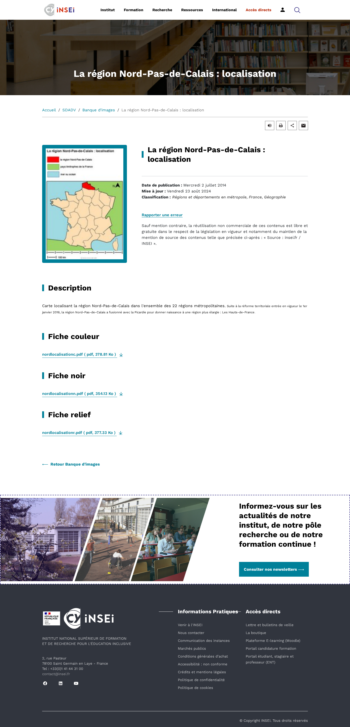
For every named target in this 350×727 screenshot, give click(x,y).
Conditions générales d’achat (203, 656)
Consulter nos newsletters (270, 569)
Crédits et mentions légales (202, 672)
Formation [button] (133, 10)
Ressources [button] (192, 10)
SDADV (69, 110)
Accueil (49, 110)
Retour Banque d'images (75, 464)
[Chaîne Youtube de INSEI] (76, 684)
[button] (297, 10)
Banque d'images (98, 110)
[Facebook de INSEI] (45, 684)
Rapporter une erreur (162, 215)
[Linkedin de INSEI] (61, 684)
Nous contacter (191, 633)
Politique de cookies (195, 688)
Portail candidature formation (271, 648)
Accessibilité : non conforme (202, 664)
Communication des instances (204, 641)
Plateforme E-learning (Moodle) (273, 641)
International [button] (224, 10)
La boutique (256, 633)
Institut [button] (107, 10)
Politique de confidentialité (201, 680)
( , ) (79, 354)
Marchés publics (192, 648)
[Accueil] (66, 9)
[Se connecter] (282, 10)
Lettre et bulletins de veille (270, 625)
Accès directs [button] (258, 10)
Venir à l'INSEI (190, 625)
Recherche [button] (162, 10)
